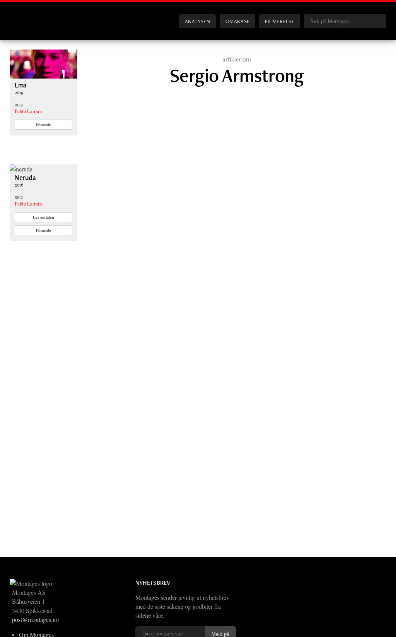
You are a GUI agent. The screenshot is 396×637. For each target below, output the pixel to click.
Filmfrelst (279, 21)
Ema (21, 84)
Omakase (237, 21)
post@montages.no (35, 619)
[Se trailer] (43, 76)
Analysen (197, 21)
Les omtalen (43, 217)
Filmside (43, 124)
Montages (22, 15)
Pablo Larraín (28, 111)
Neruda (25, 177)
